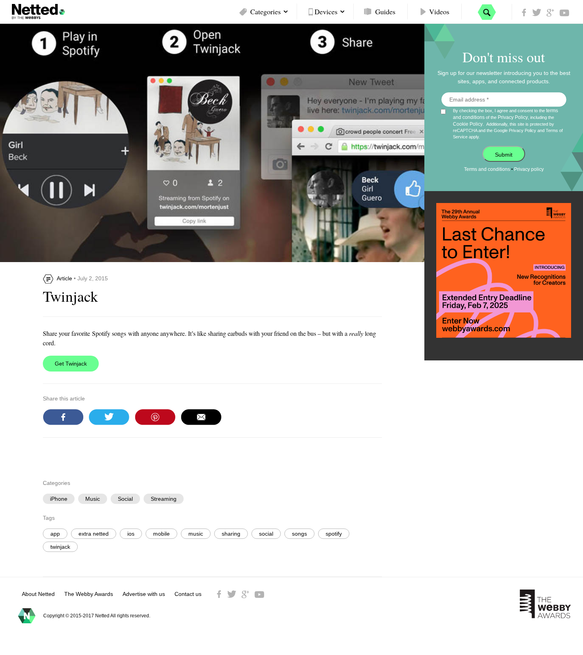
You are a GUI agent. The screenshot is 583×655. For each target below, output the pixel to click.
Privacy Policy (513, 117)
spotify (334, 534)
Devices (326, 11)
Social (125, 499)
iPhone (58, 499)
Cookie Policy (468, 124)
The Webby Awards (88, 594)
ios (130, 534)
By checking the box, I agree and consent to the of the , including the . (508, 123)
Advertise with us (144, 594)
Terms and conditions (487, 169)
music (195, 534)
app (55, 534)
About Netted (38, 594)
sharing (231, 534)
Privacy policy (529, 169)
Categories (265, 11)
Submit (503, 154)
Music (92, 499)
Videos (439, 11)
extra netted (94, 534)
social (266, 534)
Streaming (163, 499)
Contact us (188, 594)
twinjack (60, 547)
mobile (161, 534)
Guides (385, 11)
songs (299, 534)
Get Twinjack (71, 363)
